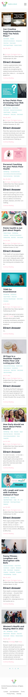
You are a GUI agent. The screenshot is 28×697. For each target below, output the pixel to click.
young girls (6, 438)
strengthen (18, 572)
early (12, 431)
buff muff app (6, 171)
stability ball (12, 572)
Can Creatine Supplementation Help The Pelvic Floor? (12, 32)
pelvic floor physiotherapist (10, 298)
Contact (6, 691)
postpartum (16, 570)
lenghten (13, 567)
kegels (21, 431)
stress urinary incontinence (10, 436)
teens (18, 436)
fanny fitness (18, 565)
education (16, 431)
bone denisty (15, 107)
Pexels (20, 642)
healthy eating (7, 237)
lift (18, 499)
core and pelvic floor (15, 171)
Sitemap (18, 693)
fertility (15, 631)
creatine (12, 38)
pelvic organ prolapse (8, 45)
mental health (7, 633)
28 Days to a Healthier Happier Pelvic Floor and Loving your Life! (12, 359)
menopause (18, 567)
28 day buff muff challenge (9, 365)
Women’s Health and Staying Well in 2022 (13, 627)
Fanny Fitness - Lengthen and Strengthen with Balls (11, 559)
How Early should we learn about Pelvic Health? (13, 426)
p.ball (5, 570)
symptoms (6, 504)
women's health (17, 45)
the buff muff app (7, 574)
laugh (15, 499)
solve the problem (8, 372)
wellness (12, 635)
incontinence (13, 294)
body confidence (7, 368)
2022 (4, 631)
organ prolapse (7, 112)
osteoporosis (19, 40)
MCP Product (10, 316)
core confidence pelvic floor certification (12, 173)
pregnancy (6, 572)
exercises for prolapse (8, 565)
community (6, 235)
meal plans (13, 237)
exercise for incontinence (9, 40)
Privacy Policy (11, 693)
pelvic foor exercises (8, 176)
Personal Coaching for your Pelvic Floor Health (13, 166)
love (22, 499)
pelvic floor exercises (8, 434)
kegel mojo (13, 497)
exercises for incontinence (16, 110)
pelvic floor (6, 43)
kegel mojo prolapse (8, 499)
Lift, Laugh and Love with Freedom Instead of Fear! (13, 492)
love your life (7, 370)
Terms (23, 691)
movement (13, 633)
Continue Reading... (8, 78)
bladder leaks (19, 365)
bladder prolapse (7, 107)
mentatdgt (12, 642)
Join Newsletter (14, 691)
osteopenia (14, 112)
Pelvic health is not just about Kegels (12, 229)
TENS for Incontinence (9, 290)
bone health (6, 38)
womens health (19, 635)
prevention (6, 301)
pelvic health (12, 43)
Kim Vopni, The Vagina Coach (13, 54)
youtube (14, 574)
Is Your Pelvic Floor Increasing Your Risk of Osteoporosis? (13, 102)
